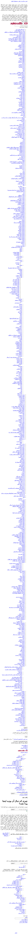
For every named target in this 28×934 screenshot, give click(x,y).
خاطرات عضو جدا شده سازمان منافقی (16, 208)
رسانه (20, 326)
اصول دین (22, 85)
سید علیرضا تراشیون (20, 477)
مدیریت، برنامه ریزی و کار (19, 634)
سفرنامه (23, 467)
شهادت (23, 501)
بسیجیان (23, 121)
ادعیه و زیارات (19, 260)
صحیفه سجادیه (21, 507)
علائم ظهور (22, 519)
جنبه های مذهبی (21, 183)
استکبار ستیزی (21, 77)
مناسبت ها (22, 665)
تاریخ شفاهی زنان (21, 150)
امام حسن (22, 96)
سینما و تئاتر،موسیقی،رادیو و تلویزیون (16, 488)
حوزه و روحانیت (21, 204)
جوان (21, 315)
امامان (23, 107)
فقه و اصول (19, 359)
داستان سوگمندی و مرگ (19, 222)
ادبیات (23, 63)
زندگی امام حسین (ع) (20, 448)
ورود (26, 736)
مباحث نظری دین (21, 604)
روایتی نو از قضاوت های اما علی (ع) (17, 432)
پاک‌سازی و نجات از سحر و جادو (17, 128)
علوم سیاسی (19, 348)
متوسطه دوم (22, 610)
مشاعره (20, 498)
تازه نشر (23, 156)
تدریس (20, 305)
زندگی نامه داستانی (20, 450)
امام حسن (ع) (16, 279)
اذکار (24, 71)
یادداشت (23, 724)
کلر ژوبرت (22, 581)
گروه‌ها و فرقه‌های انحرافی (19, 591)
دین (21, 324)
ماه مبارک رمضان (18, 685)
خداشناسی (22, 212)
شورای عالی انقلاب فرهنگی (18, 506)
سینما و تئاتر (22, 486)
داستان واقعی (22, 239)
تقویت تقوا (22, 174)
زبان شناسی (22, 437)
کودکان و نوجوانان (21, 589)
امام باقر (23, 93)
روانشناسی (19, 328)
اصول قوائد (22, 86)
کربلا (24, 573)
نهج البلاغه (20, 388)
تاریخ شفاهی (22, 146)
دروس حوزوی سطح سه (16, 567)
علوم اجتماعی (19, 344)
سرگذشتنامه (22, 466)
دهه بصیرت (22, 400)
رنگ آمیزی (22, 423)
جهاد (21, 314)
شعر (18, 258)
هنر (21, 389)
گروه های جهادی (21, 590)
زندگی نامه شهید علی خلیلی (18, 451)
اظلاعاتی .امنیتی (21, 87)
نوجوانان (23, 712)
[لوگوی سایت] (18, 24)
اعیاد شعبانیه (19, 668)
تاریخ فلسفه (22, 151)
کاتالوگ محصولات (23, 794)
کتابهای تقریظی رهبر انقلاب (18, 560)
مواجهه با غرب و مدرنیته (19, 695)
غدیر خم (20, 682)
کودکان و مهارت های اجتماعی (18, 586)
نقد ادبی (23, 704)
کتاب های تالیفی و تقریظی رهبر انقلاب (16, 559)
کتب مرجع (22, 572)
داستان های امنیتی (21, 234)
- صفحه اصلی (6, 834)
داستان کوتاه (22, 229)
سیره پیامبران (21, 483)
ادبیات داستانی (21, 65)
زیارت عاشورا (21, 457)
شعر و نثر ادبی (21, 499)
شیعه (18, 266)
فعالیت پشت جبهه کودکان (19, 542)
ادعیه (23, 68)
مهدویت (17, 297)
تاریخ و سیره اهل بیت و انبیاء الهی (17, 155)
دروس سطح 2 (19, 568)
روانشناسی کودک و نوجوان (19, 429)
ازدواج (20, 440)
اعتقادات (23, 89)
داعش (23, 240)
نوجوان (23, 711)
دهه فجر (20, 672)
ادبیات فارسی (22, 67)
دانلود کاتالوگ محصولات (22, 792)
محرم (23, 612)
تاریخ (24, 140)
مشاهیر (23, 647)
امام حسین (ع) (16, 280)
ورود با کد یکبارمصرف (23, 741)
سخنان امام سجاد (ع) (20, 462)
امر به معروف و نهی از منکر (13, 357)
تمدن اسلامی (19, 309)
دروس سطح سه (15, 763)
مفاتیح (23, 657)
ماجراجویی (22, 598)
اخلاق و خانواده (21, 61)
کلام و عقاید (22, 580)
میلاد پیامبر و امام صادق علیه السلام (14, 686)
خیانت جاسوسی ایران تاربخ (19, 217)
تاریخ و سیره (22, 153)
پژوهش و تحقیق (18, 300)
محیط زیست (22, 625)
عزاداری (23, 516)
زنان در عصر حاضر (20, 444)
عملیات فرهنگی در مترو (19, 527)
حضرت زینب (22, 198)
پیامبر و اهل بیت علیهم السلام (18, 137)
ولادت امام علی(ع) (20, 720)
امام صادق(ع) (22, 102)
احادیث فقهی (22, 47)
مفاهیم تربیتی (22, 659)
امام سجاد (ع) (16, 283)
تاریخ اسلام (22, 143)
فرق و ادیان (22, 532)
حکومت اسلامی (21, 203)
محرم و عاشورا (21, 615)
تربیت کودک (22, 166)
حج (24, 192)
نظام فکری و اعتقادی (17, 383)
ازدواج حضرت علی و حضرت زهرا (17, 73)
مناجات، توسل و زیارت (19, 664)
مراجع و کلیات (21, 637)
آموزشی (23, 43)
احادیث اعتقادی (21, 46)
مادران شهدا (22, 600)
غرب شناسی (19, 350)
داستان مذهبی (21, 231)
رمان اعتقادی (22, 415)
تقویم (21, 308)
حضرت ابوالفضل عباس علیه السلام (17, 196)
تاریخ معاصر (22, 152)
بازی (21, 620)
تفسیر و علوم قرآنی (17, 306)
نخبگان (23, 698)
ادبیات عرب (19, 256)
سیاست (23, 473)
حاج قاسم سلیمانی (20, 191)
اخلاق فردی (16, 255)
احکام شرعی (22, 51)
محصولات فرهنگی (21, 619)
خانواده (20, 322)
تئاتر (24, 139)
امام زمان (22, 100)
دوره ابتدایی (22, 401)
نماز (21, 385)
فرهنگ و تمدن (19, 354)
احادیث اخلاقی (21, 45)
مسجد (23, 643)
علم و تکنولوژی (18, 343)
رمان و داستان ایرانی (20, 420)
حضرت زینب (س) (15, 288)
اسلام (23, 80)
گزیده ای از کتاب (18, 788)
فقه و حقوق (19, 362)
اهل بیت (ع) (19, 277)
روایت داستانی (21, 431)
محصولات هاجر (18, 769)
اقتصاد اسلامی (21, 91)
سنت (23, 471)
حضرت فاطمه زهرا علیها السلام (17, 200)
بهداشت (20, 299)
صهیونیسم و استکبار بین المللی (15, 335)
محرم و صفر (22, 613)
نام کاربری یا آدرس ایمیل (20, 732)
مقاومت (23, 661)
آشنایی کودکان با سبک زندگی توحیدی (16, 38)
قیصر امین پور (21, 554)
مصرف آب (22, 651)
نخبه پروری (22, 699)
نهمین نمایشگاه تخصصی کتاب (18, 709)
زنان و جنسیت (21, 446)
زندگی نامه (22, 449)
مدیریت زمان (19, 375)
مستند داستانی (21, 641)
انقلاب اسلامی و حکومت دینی (18, 112)
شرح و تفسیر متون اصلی (19, 495)
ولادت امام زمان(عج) (20, 718)
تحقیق (23, 160)
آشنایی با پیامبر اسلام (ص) (19, 37)
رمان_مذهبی (22, 422)
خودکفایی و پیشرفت (20, 214)
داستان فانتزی (21, 227)
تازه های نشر (22, 157)
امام (21, 271)
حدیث (20, 317)
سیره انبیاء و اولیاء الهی (19, 480)
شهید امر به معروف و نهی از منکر (17, 505)
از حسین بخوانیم (21, 72)
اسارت (23, 76)
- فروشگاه (6, 835)
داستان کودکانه (21, 230)
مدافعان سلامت (21, 628)
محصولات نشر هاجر (20, 624)
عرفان (20, 340)
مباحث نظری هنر (21, 606)
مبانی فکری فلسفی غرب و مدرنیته (17, 607)
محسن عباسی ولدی (20, 616)
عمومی (20, 349)
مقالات (20, 785)
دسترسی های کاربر (16, 841)
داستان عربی (22, 225)
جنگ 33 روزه (22, 187)
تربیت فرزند (22, 165)
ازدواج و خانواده (21, 74)
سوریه (23, 472)
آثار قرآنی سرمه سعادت (16, 247)
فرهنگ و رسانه (21, 540)
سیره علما (22, 485)
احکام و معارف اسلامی (19, 54)
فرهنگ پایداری (19, 353)
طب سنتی (22, 510)
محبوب (23, 611)
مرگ (24, 638)
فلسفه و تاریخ (22, 547)
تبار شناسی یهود (21, 159)
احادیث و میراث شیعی (20, 49)
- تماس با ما (19, 838)
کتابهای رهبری (21, 571)
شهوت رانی (22, 503)
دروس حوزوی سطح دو (17, 565)
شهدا (21, 334)
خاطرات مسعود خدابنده (19, 209)
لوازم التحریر (19, 621)
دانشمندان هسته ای (20, 242)
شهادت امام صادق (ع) (17, 677)
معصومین (22, 656)
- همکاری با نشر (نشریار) (16, 845)
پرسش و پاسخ (21, 130)
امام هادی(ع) (22, 106)
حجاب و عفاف (21, 195)
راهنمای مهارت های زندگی (19, 407)
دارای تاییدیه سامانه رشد (19, 218)
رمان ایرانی (22, 416)
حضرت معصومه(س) (20, 201)
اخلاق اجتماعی (16, 252)
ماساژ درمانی (22, 602)
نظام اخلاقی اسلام (18, 381)
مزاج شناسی (22, 639)
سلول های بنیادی (21, 470)
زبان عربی (19, 331)
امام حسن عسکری (20, 98)
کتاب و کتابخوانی (18, 683)
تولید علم (20, 312)
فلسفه (20, 363)
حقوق (20, 319)
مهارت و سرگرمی (21, 694)
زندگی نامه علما (21, 453)
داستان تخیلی (22, 221)
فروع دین (20, 356)
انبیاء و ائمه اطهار (21, 109)
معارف (23, 652)
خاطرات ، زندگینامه (17, 321)
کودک (23, 584)
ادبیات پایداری (22, 64)
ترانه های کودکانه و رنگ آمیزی (18, 163)
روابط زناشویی (21, 424)
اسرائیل (23, 78)
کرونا (23, 575)
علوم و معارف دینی (20, 525)
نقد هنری (23, 705)
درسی (23, 244)
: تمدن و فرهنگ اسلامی (19, 30)
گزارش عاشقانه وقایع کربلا (19, 593)
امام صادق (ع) (16, 284)
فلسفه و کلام (22, 550)
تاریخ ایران (22, 144)
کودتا (24, 582)
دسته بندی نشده (21, 394)
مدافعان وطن (22, 629)
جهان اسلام (22, 188)
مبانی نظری (19, 371)
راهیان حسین (22, 409)
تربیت (23, 164)
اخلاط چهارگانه (21, 55)
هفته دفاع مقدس (18, 687)
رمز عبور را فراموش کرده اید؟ (20, 739)
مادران (23, 599)
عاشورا (17, 295)
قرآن (21, 367)
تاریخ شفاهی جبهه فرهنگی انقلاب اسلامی (15, 147)
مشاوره (20, 376)
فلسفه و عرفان (21, 549)
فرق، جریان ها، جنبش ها (13, 267)
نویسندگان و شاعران (20, 714)
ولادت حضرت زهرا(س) (19, 721)
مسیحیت (17, 262)
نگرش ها (20, 384)
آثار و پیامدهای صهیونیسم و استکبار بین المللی (14, 32)
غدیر (18, 296)
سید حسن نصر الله (20, 476)
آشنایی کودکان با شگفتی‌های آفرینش (16, 39)
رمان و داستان (18, 327)
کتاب (23, 555)
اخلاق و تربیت (22, 60)
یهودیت (17, 264)
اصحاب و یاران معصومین (19, 82)
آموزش (23, 42)
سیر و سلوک (22, 479)
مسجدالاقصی (22, 646)
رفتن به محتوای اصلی (16, 1)
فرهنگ (20, 352)
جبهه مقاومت (22, 182)
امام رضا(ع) (22, 99)
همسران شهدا (21, 717)
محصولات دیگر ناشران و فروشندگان (16, 617)
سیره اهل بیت (21, 481)
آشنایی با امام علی (21, 36)
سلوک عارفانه (21, 468)
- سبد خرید (19, 844)
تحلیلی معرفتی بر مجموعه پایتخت (17, 161)
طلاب (20, 339)
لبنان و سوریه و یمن (20, 597)
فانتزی (23, 530)
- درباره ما (19, 839)
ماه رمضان (22, 603)
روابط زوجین (22, 426)
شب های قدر (22, 489)
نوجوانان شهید (21, 713)
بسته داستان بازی (21, 120)
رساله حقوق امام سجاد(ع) (19, 410)
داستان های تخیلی (21, 235)
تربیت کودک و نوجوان (20, 168)
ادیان (24, 69)
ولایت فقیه (19, 393)
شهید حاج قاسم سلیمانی (16, 678)
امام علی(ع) (22, 103)
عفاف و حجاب (18, 341)
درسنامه (23, 243)
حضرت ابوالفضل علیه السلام (12, 287)
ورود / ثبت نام (22, 913)
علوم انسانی (19, 346)
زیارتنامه (23, 458)
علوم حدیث (22, 523)
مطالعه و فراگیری (18, 378)
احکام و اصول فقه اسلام (19, 52)
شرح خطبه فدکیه (21, 492)
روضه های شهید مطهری (19, 436)
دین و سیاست (22, 404)
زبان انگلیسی (19, 330)
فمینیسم (20, 366)
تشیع (24, 172)
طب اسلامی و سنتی (17, 336)
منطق (20, 380)
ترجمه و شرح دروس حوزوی (15, 563)
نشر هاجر (20, 756)
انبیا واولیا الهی (21, 108)
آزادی (21, 248)
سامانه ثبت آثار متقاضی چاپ (15, 783)
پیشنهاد (23, 138)
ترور (24, 170)
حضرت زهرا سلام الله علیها (16, 318)
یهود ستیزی (22, 725)
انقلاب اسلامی (19, 275)
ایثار (24, 116)
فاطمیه (23, 529)
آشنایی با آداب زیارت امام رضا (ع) (17, 34)
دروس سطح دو (15, 762)
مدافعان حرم (19, 372)
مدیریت (20, 374)
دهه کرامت (19, 673)
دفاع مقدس (19, 323)
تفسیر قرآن (22, 173)
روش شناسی (22, 433)
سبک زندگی (22, 461)
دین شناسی (22, 402)
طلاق (21, 442)
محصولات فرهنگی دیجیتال (19, 622)
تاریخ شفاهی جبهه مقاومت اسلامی (17, 148)
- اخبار (20, 836)
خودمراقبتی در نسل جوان (19, 216)
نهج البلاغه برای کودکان (19, 708)
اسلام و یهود (22, 81)
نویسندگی (22, 716)
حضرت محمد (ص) (15, 291)
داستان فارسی (21, 226)
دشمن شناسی (21, 396)
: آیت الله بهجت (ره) (20, 29)
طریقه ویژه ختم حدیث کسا (19, 512)
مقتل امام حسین (21, 663)
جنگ (24, 185)
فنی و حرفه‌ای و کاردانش (19, 551)
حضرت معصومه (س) (14, 292)
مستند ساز (22, 642)
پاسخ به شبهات (21, 126)
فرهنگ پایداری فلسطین (19, 536)
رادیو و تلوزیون (21, 405)
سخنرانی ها (22, 464)
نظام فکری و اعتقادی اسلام (18, 703)
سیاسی (23, 475)
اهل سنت (23, 115)
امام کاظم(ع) (22, 104)
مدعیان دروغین (21, 632)
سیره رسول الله (21, 484)
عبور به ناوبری (24, 1)
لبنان (24, 595)
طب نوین (20, 337)
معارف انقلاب (21, 654)
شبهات (23, 490)
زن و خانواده (22, 438)
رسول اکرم (22, 413)
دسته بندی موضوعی (20, 245)
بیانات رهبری (22, 124)
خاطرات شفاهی (21, 207)
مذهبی (23, 635)
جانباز (23, 179)
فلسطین (23, 545)
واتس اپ (15, 741)
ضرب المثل (22, 508)
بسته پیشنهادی (18, 787)
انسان (20, 274)
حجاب (23, 194)
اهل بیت (23, 113)
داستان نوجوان (21, 232)
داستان (23, 220)
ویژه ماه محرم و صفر (17, 690)
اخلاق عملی (22, 59)
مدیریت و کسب (21, 633)
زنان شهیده (22, 445)
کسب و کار (22, 576)
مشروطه (23, 650)
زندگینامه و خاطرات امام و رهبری (17, 454)
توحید (21, 310)
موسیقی (23, 696)
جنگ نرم (20, 186)
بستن (26, 917)
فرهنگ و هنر (22, 541)
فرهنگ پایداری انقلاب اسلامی (18, 534)
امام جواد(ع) (22, 95)
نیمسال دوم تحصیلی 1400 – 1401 (14, 569)
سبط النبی (22, 459)
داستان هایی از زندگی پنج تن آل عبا (17, 236)
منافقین (23, 691)
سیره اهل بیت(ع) (15, 293)
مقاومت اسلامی (18, 379)
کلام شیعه (22, 577)
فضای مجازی (19, 358)
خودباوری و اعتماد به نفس (19, 213)
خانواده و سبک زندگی (20, 210)
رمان (23, 414)
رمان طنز (22, 418)
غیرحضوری (22, 528)
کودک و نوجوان (21, 585)
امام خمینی (19, 273)
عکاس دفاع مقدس (20, 518)
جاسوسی (23, 177)
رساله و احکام (21, 411)
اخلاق (23, 56)
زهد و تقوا (22, 455)
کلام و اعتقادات (21, 578)
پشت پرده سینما (21, 133)
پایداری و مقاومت (21, 129)
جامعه (20, 313)
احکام (23, 50)
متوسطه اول (22, 608)
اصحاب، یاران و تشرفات (19, 83)
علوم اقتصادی (21, 521)
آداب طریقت (22, 33)
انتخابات (23, 111)
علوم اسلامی (19, 345)
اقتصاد (23, 90)
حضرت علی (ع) (15, 289)
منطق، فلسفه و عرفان (19, 692)
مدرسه (23, 630)
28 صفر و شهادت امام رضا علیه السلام (13, 667)
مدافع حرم (22, 626)
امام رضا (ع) (16, 282)
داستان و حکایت (21, 238)
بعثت (23, 122)
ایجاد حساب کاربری (21, 730)
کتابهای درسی (21, 562)
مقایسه (23, 912)
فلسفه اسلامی (16, 365)
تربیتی (23, 169)
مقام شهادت (22, 660)
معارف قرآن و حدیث (20, 655)
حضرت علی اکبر (21, 199)
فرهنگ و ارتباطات (21, 537)
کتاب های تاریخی (21, 558)
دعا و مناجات (22, 397)
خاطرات (23, 205)
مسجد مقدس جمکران (20, 644)
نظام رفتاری (22, 701)
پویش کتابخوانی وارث (20, 134)
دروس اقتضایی (18, 564)
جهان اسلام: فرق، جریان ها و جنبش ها (16, 190)
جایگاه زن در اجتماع (20, 181)
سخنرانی (20, 332)
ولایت (21, 392)
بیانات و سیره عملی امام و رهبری (17, 125)
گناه (21, 370)
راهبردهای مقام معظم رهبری (18, 406)
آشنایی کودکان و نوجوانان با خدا (18, 41)
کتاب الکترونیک (21, 556)
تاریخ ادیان (22, 142)
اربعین (18, 278)
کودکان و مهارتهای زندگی (19, 587)
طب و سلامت (21, 511)
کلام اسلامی (19, 369)
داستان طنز (22, 223)
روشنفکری (22, 435)
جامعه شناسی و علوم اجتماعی (18, 178)
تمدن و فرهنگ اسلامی (20, 175)
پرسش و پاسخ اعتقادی (20, 131)
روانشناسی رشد (21, 428)
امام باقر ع (22, 94)
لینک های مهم (6, 833)
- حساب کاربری (18, 843)
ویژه (21, 689)
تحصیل (20, 304)
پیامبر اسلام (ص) (21, 135)
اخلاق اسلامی (22, 58)
